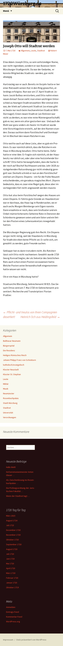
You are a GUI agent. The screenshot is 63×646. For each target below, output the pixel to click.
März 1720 (10, 573)
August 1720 (11, 549)
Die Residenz (9, 350)
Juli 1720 (10, 554)
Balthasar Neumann (11, 340)
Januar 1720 (11, 582)
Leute (33, 50)
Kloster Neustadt (11, 369)
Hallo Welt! (11, 467)
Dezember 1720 (13, 530)
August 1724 (11, 520)
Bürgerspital (8, 345)
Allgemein (25, 50)
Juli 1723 (10, 525)
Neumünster (8, 393)
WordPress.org (13, 621)
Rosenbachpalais (11, 398)
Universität (8, 412)
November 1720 (13, 534)
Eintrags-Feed (12, 612)
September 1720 (13, 544)
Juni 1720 (10, 558)
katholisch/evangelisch (13, 364)
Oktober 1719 (12, 587)
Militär (6, 384)
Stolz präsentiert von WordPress (31, 639)
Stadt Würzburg (10, 403)
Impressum (8, 639)
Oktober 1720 (12, 539)
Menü (6, 10)
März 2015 (10, 515)
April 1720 (10, 568)
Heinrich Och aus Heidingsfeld (40, 317)
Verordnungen (9, 417)
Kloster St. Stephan (12, 374)
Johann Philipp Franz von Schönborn (19, 360)
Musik (5, 388)
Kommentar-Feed (14, 616)
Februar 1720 (12, 577)
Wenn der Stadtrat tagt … (18, 496)
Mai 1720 (10, 563)
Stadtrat (41, 50)
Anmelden (10, 607)
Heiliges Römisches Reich (14, 355)
